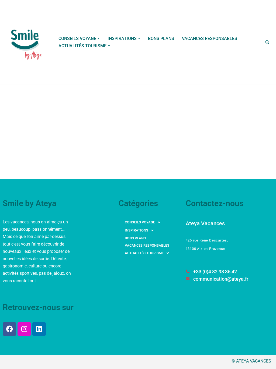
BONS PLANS (161, 38)
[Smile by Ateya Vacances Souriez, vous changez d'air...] (26, 42)
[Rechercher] (267, 42)
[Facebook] (9, 329)
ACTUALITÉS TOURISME (144, 253)
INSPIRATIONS (136, 230)
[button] (99, 38)
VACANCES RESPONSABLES (209, 38)
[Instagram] (24, 329)
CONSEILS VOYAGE (140, 222)
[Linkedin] (39, 329)
